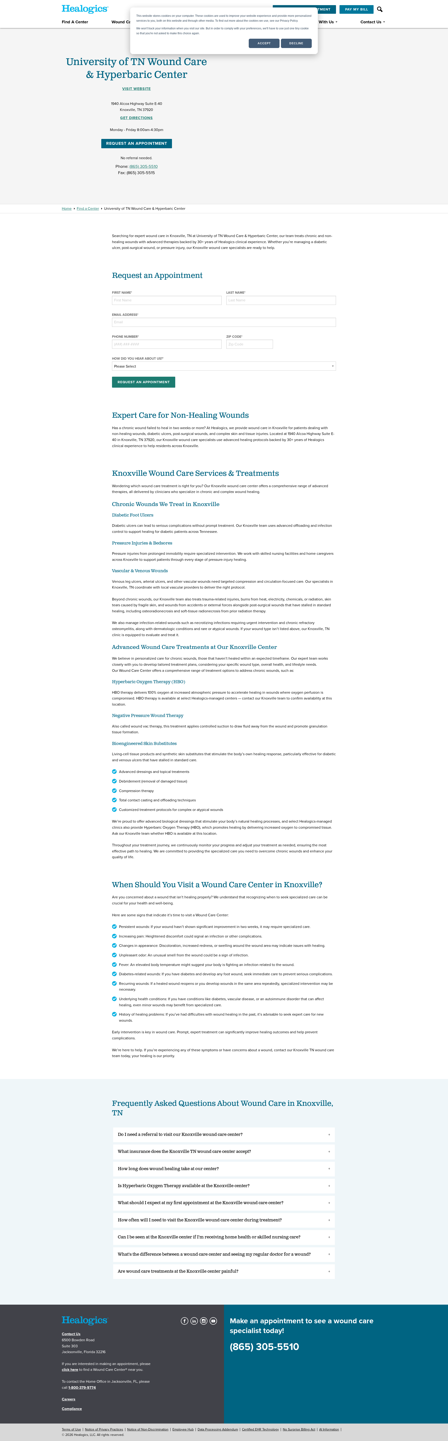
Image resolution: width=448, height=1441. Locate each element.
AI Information (329, 1429)
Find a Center (88, 208)
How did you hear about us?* (138, 359)
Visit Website (136, 88)
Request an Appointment (136, 143)
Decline (296, 43)
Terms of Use (71, 1429)
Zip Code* (234, 337)
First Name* (122, 293)
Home (67, 208)
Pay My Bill (356, 9)
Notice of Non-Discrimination (147, 1429)
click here (70, 1369)
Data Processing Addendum (218, 1429)
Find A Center (75, 22)
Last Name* (235, 293)
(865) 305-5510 (144, 166)
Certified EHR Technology (260, 1429)
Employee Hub (183, 1429)
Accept (264, 43)
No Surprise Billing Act (299, 1429)
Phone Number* (125, 337)
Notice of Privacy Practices (104, 1429)
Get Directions (136, 118)
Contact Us (371, 22)
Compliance (72, 1409)
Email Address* (125, 315)
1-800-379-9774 (82, 1387)
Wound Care (123, 22)
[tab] (224, 1134)
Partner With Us (319, 22)
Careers (68, 1399)
